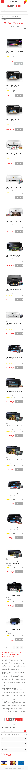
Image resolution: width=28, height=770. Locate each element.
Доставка (12, 13)
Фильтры (25, 29)
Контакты (21, 13)
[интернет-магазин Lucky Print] (14, 6)
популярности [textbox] (6, 29)
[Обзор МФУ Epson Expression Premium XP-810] (7, 423)
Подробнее (19, 95)
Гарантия (7, 13)
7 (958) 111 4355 (13, 1)
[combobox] (6, 30)
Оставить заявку (19, 63)
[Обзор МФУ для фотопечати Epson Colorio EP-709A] (7, 151)
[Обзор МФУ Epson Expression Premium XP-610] (7, 559)
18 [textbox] (16, 29)
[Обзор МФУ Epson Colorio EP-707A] (7, 321)
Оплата (16, 13)
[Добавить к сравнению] (22, 57)
